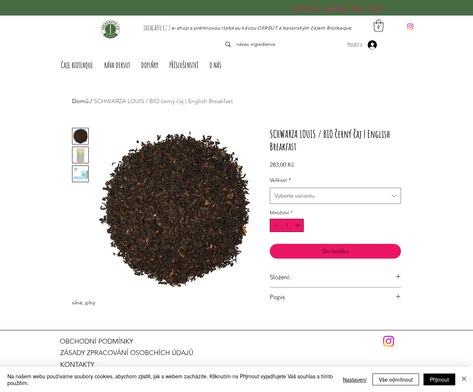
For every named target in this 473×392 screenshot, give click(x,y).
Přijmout (439, 379)
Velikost (280, 180)
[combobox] (335, 196)
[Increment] (298, 225)
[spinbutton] (287, 225)
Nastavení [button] (355, 379)
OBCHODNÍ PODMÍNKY (96, 341)
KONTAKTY (77, 365)
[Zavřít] (464, 379)
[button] (379, 25)
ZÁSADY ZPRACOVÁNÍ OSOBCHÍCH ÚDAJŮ (126, 353)
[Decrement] (275, 225)
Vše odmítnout (396, 379)
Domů (80, 101)
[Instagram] (410, 27)
